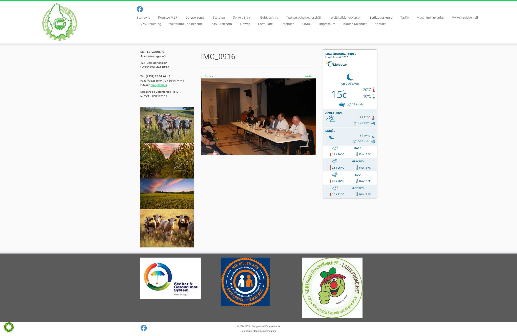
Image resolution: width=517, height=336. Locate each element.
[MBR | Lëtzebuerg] (59, 22)
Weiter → (310, 76)
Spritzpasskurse (380, 17)
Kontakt (380, 24)
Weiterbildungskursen (346, 17)
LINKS (306, 24)
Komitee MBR (168, 17)
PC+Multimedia (272, 326)
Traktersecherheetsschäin (304, 17)
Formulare (265, 24)
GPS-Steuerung (150, 24)
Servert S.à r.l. (242, 17)
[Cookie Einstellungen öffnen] (9, 331)
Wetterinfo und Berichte (186, 24)
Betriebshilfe (269, 17)
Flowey (245, 24)
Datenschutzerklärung (265, 331)
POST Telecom (221, 24)
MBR (247, 326)
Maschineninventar (430, 17)
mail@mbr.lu (159, 85)
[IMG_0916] (258, 116)
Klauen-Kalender (355, 24)
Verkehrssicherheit (465, 17)
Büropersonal (195, 17)
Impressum (327, 24)
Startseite (143, 17)
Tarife (404, 17)
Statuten (219, 17)
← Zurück (207, 76)
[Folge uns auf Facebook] (141, 9)
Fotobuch (287, 24)
